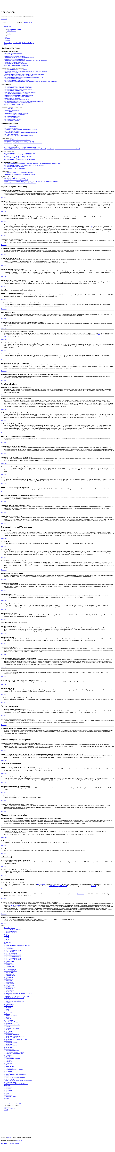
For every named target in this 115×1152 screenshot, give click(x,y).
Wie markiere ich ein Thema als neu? (14, 104)
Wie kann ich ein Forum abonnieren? (14, 166)
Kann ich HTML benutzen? (11, 110)
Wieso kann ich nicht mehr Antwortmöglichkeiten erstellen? (20, 92)
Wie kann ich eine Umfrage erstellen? (14, 90)
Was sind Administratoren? (11, 125)
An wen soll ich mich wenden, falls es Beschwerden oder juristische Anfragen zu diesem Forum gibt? (31, 181)
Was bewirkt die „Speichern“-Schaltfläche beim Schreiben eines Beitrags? (23, 101)
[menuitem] (14, 29)
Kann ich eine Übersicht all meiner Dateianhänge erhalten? (19, 174)
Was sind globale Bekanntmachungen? (14, 114)
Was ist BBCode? (8, 108)
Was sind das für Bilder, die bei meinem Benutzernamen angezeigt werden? (24, 77)
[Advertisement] (31, 4)
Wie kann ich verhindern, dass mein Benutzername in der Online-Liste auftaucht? (25, 71)
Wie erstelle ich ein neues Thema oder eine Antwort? (18, 86)
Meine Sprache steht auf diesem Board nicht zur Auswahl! (19, 75)
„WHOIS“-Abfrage (14, 905)
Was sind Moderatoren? (10, 126)
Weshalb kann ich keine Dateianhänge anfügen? (17, 96)
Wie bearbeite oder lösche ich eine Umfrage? (16, 93)
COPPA (91, 226)
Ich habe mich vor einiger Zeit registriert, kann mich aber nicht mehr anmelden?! (25, 60)
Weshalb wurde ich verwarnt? (12, 98)
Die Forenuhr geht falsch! (11, 72)
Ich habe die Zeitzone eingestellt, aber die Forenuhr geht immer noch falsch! (24, 74)
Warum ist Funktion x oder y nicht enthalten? (16, 180)
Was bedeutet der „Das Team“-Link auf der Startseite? (18, 135)
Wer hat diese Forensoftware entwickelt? (15, 178)
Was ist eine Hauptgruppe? (11, 134)
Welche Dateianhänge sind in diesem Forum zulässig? (18, 172)
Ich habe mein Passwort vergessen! (13, 62)
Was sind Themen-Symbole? (11, 120)
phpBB (9, 1137)
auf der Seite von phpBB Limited (58, 886)
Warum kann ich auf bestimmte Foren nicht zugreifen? (18, 95)
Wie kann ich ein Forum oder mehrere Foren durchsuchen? (19, 153)
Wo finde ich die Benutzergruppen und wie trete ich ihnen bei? (20, 129)
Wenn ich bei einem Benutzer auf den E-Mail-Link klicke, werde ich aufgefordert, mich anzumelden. (31, 81)
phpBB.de (7, 336)
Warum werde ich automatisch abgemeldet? (15, 63)
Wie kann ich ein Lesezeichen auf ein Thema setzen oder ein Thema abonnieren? (25, 165)
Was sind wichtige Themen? (11, 117)
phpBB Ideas (80, 894)
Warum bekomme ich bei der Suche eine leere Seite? (18, 156)
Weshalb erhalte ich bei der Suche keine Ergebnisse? (18, 154)
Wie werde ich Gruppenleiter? (12, 131)
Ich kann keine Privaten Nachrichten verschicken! (17, 140)
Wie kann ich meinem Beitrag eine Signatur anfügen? (18, 89)
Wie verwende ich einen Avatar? (12, 78)
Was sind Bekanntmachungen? (12, 116)
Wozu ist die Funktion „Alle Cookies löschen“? (16, 65)
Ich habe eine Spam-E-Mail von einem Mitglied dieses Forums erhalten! (23, 143)
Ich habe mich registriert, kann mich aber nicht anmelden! (19, 57)
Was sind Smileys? (9, 111)
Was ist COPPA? (8, 54)
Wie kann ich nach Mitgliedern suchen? (14, 157)
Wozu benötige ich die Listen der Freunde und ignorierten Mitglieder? (22, 147)
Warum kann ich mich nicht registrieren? (15, 56)
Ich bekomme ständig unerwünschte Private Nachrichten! (19, 141)
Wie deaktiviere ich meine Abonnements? (15, 168)
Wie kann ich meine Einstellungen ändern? (15, 69)
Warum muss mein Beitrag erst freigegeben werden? (18, 102)
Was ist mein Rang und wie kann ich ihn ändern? (17, 80)
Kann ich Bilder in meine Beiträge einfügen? (16, 113)
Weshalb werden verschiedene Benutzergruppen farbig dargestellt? (21, 132)
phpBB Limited (100, 334)
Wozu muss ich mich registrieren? (13, 53)
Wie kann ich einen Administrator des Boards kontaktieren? (20, 183)
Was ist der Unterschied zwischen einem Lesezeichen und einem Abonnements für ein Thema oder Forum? (32, 163)
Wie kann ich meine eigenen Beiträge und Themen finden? (19, 159)
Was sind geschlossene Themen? (12, 119)
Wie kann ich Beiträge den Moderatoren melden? (17, 99)
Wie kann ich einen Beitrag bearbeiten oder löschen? (18, 87)
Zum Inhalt (4, 19)
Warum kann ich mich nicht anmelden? (14, 59)
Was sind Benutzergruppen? (11, 128)
